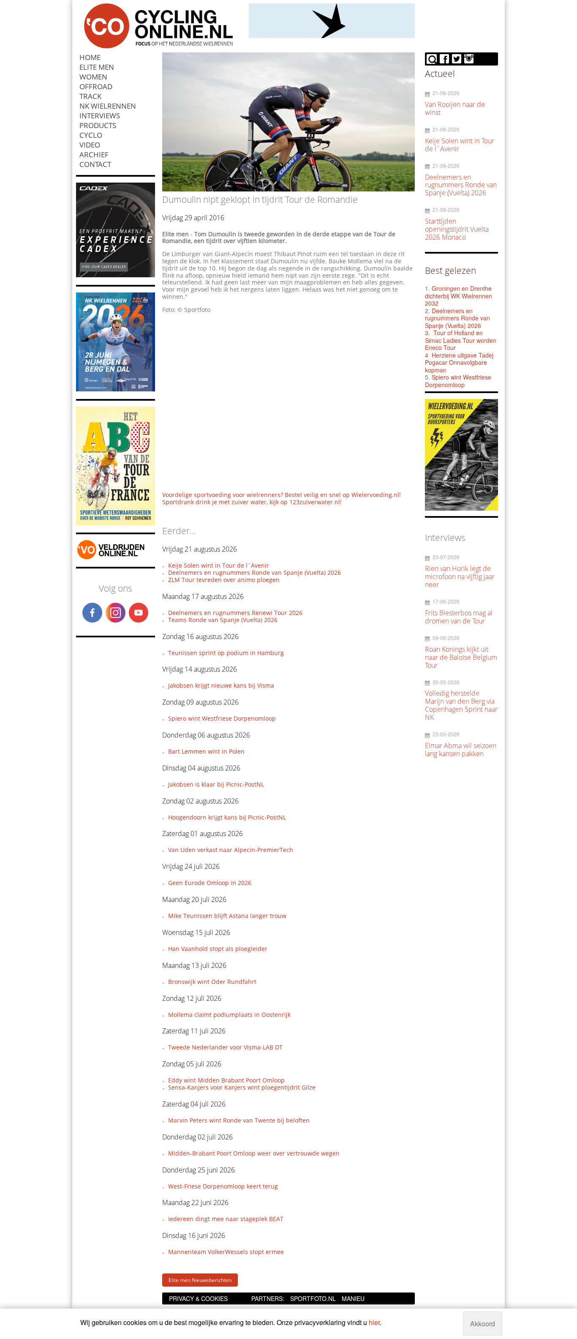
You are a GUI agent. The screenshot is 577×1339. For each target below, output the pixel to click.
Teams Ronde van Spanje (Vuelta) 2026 (223, 620)
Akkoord (482, 1323)
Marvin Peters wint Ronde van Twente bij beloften (239, 1120)
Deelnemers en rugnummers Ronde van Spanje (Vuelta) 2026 (254, 572)
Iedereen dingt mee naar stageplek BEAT (225, 1219)
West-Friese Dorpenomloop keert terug (223, 1186)
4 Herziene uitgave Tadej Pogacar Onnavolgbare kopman (459, 362)
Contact (95, 164)
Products (97, 125)
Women (93, 77)
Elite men (96, 67)
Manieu (353, 1298)
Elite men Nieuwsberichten (200, 1280)
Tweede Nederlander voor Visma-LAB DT (225, 1047)
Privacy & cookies (198, 1298)
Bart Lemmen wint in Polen (206, 751)
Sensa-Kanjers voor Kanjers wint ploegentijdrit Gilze (242, 1087)
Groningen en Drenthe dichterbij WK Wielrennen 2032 (458, 295)
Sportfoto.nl (313, 1298)
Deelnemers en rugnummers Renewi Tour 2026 (235, 613)
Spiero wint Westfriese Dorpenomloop (222, 718)
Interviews (99, 115)
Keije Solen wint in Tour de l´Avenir (218, 565)
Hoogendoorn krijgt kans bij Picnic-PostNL (227, 817)
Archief (94, 154)
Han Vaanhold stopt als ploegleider (217, 949)
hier (374, 1322)
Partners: (267, 1298)
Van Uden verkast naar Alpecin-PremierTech (230, 850)
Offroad (95, 86)
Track (90, 96)
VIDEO (89, 145)
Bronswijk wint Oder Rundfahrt (212, 982)
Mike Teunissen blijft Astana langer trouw (227, 916)
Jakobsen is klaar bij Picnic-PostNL (216, 784)
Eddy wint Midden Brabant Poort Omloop (226, 1080)
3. (427, 332)
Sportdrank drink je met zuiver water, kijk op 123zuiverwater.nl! (252, 502)
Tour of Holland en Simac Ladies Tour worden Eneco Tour (460, 340)
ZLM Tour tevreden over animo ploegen (224, 580)
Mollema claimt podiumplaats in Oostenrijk (229, 1015)
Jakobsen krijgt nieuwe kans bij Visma (221, 685)
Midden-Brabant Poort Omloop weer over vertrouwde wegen (254, 1153)
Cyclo (90, 135)
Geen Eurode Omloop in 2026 (209, 883)
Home (90, 57)
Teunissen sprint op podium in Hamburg (226, 653)
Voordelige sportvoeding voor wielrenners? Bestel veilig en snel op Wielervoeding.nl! (281, 495)
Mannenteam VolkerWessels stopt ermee (226, 1252)
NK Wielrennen (107, 106)
